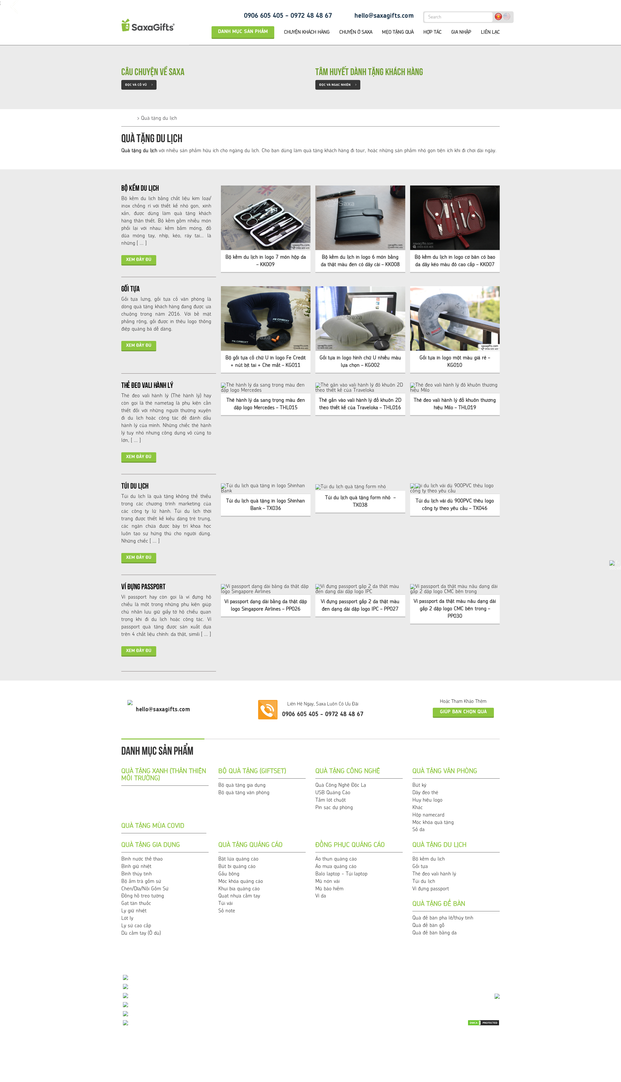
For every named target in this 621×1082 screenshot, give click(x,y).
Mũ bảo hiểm (329, 889)
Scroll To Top (603, 962)
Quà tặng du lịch (159, 118)
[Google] (461, 1050)
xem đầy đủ (138, 259)
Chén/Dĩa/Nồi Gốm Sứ (145, 889)
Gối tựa (130, 288)
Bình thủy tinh (136, 874)
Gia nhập (461, 32)
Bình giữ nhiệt (136, 866)
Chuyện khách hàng (307, 32)
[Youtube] (461, 1039)
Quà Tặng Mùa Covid (152, 826)
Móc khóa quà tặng (433, 822)
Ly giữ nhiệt (134, 911)
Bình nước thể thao (142, 859)
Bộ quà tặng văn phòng (243, 792)
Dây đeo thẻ (425, 792)
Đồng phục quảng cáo (350, 845)
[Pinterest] (478, 1050)
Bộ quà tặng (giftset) (252, 771)
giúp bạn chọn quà (463, 712)
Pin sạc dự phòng (334, 807)
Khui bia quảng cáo (239, 889)
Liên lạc (490, 32)
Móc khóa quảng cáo (240, 881)
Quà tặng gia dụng (150, 845)
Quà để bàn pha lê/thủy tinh (442, 918)
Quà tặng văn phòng (444, 771)
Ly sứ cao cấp (136, 926)
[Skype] (494, 1039)
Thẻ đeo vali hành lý (147, 384)
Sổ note (226, 911)
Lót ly (127, 918)
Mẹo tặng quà (398, 32)
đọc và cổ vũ (139, 84)
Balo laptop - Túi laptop (341, 874)
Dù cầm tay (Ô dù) (141, 933)
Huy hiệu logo (427, 800)
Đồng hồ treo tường (142, 896)
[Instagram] (494, 1050)
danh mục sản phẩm (243, 31)
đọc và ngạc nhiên (337, 84)
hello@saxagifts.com (384, 16)
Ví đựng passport (143, 586)
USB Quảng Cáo (332, 792)
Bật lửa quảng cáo (238, 859)
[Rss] (445, 1050)
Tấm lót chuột (330, 800)
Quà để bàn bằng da (434, 933)
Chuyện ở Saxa (355, 32)
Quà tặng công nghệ (347, 771)
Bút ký (419, 785)
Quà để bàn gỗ (428, 925)
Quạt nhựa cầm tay (239, 896)
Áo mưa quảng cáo (335, 866)
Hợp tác (432, 32)
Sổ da (418, 829)
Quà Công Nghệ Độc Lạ (340, 785)
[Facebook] (478, 1039)
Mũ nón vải (327, 881)
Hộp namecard (428, 815)
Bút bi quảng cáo (237, 866)
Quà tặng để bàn (438, 904)
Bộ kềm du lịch (140, 187)
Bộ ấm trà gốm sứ (141, 881)
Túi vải (225, 903)
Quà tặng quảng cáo (250, 845)
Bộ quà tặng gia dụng (242, 785)
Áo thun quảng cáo (336, 859)
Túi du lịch (134, 485)
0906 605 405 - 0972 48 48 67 (288, 16)
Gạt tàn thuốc (136, 903)
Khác (417, 807)
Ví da (320, 896)
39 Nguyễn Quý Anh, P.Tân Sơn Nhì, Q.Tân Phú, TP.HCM (195, 1023)
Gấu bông (228, 874)
